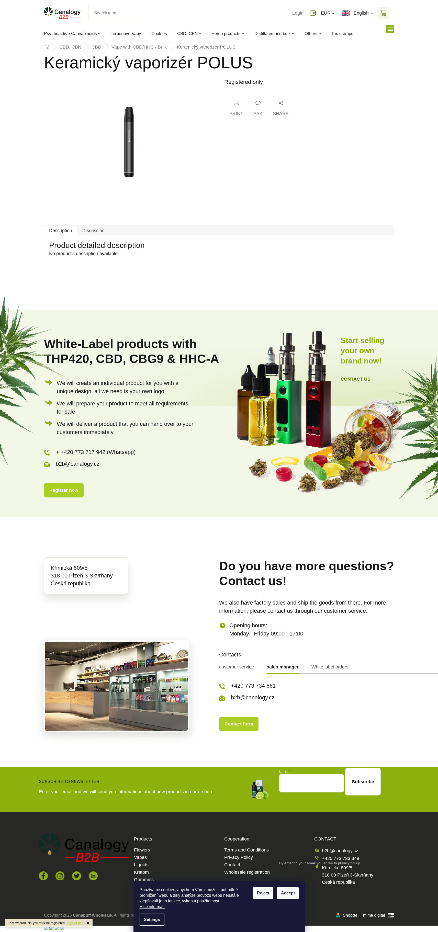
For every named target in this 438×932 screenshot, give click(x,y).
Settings (152, 919)
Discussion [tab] (93, 230)
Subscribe (363, 781)
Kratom (141, 872)
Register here (74, 923)
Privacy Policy (238, 857)
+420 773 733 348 (340, 858)
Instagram (59, 875)
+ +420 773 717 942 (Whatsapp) (96, 452)
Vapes (140, 857)
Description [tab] (60, 230)
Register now (63, 490)
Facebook (43, 875)
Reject (263, 893)
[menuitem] (75, 33)
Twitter (76, 875)
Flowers (142, 850)
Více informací (152, 906)
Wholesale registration (247, 872)
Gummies (144, 879)
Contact (232, 864)
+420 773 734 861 (253, 686)
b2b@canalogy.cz (77, 464)
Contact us (355, 379)
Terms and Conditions (246, 850)
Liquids (141, 864)
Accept (288, 893)
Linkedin (93, 875)
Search (158, 7)
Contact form (238, 723)
